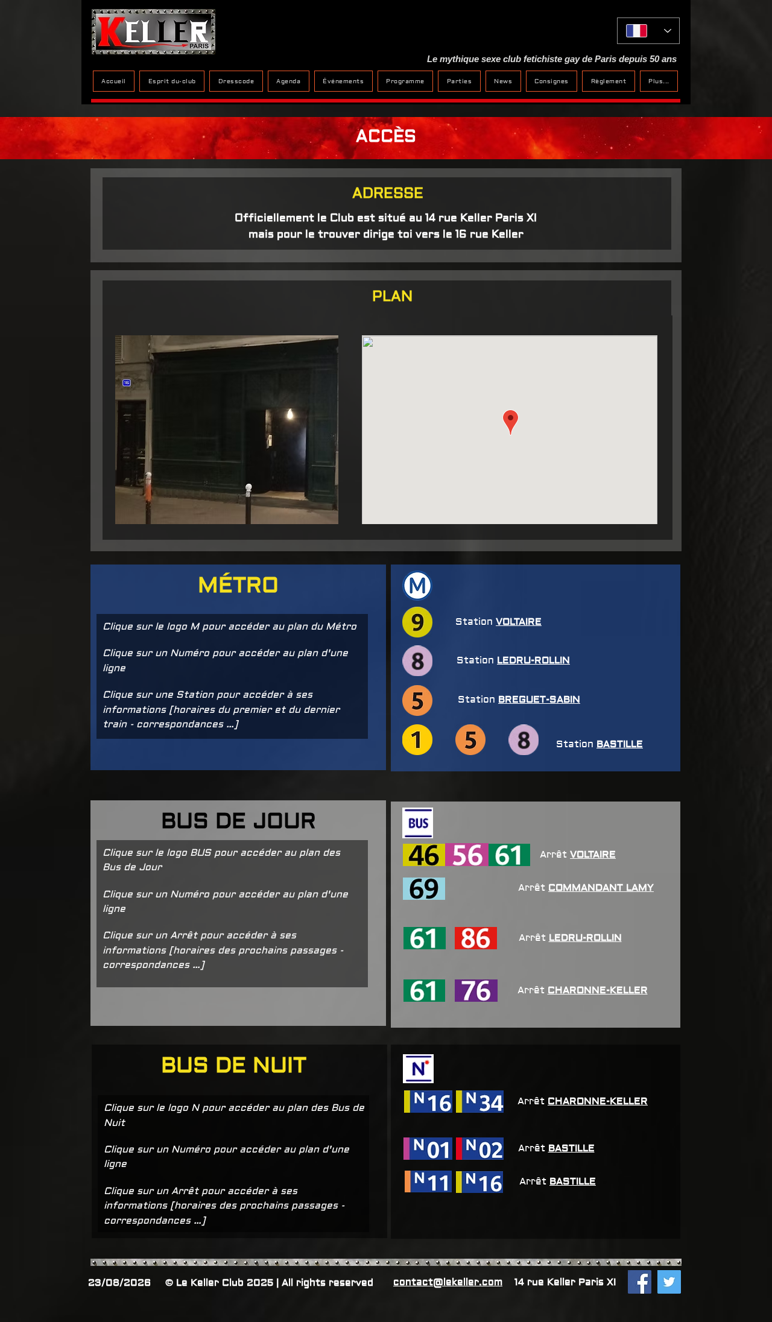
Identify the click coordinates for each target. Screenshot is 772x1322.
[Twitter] (669, 1282)
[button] (659, 81)
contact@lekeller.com (447, 1282)
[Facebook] (639, 1282)
